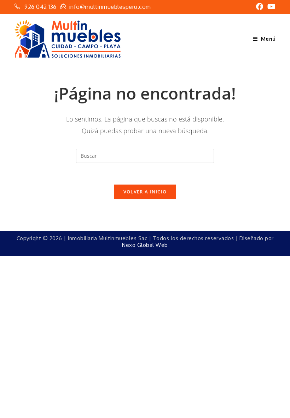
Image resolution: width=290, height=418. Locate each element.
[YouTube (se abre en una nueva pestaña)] (270, 6)
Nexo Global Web (145, 245)
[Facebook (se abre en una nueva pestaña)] (259, 6)
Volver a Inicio (145, 191)
